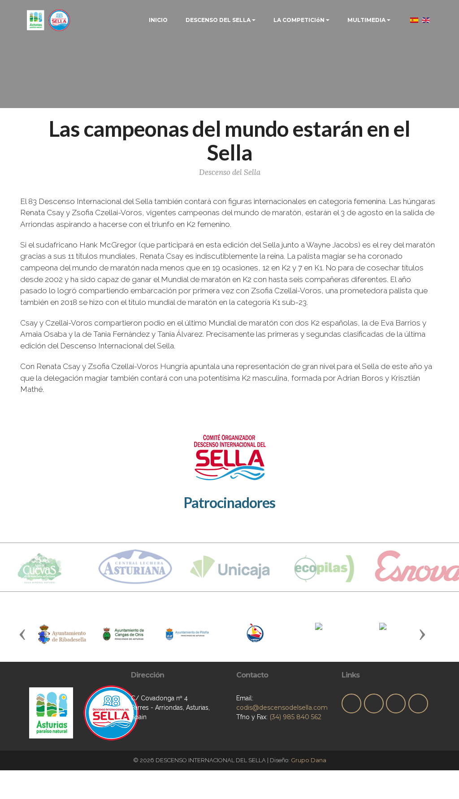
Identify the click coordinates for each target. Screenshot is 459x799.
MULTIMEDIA (366, 20)
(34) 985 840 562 (295, 717)
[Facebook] (374, 703)
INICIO (158, 20)
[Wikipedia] (418, 703)
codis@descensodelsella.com (282, 707)
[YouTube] (396, 703)
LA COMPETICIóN (299, 20)
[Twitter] (351, 703)
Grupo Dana (308, 760)
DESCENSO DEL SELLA (218, 20)
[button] (22, 634)
